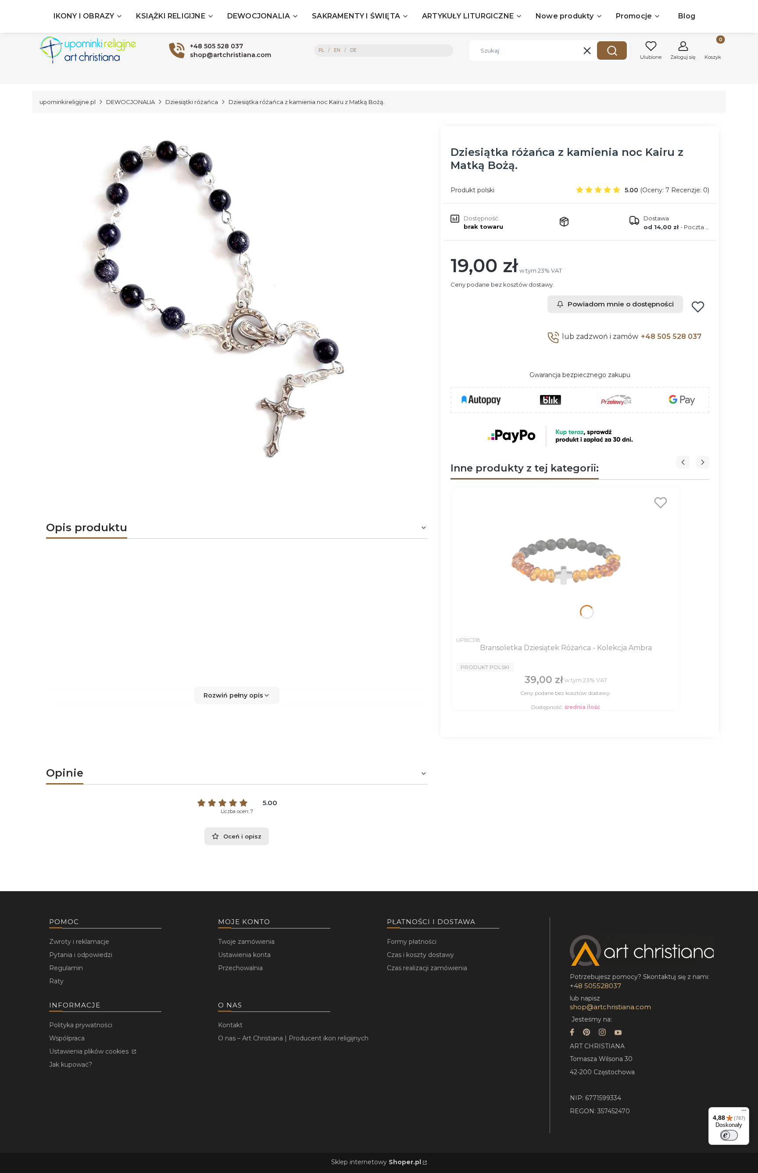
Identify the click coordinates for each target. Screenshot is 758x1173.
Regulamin (66, 968)
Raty (56, 981)
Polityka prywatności (80, 1025)
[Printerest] (586, 1033)
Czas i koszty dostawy (420, 955)
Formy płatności (411, 942)
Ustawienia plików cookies (89, 1051)
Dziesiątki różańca (191, 101)
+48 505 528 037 (671, 336)
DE (353, 50)
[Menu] (744, 1112)
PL (321, 50)
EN (337, 50)
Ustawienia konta (244, 955)
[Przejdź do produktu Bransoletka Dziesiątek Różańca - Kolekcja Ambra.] (566, 561)
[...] (229, 299)
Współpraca (67, 1038)
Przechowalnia (240, 968)
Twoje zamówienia (246, 942)
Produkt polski (472, 190)
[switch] (729, 1135)
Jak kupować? (70, 1065)
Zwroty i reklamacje (79, 942)
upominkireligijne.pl (67, 101)
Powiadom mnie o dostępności (621, 304)
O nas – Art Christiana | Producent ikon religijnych (293, 1038)
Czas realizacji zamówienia (427, 968)
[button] (612, 50)
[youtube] (618, 1033)
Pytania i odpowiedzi (80, 955)
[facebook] (572, 1033)
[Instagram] (602, 1033)
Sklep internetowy (376, 1162)
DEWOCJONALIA (130, 101)
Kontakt (230, 1025)
